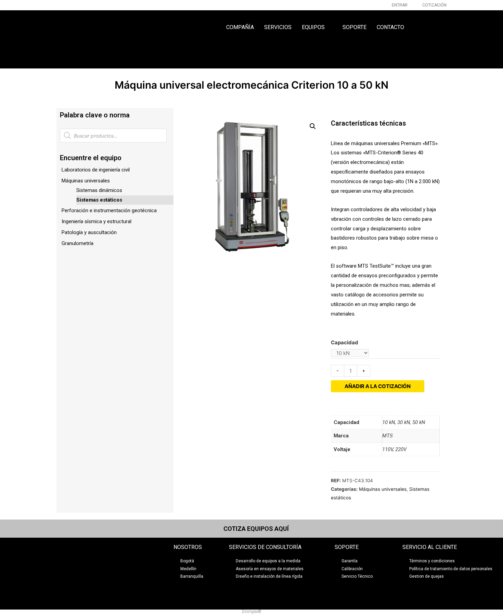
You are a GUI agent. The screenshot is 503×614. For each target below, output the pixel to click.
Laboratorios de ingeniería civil (96, 170)
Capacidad (344, 342)
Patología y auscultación (89, 232)
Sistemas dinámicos (99, 190)
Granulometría (77, 243)
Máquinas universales (86, 181)
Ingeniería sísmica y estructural (96, 221)
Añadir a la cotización (378, 386)
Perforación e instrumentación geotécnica (109, 210)
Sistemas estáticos (99, 200)
